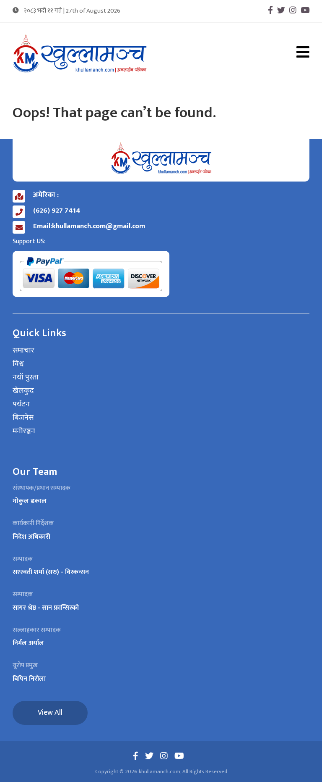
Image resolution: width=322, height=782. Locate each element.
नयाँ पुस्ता (26, 378)
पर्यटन (21, 405)
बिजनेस (23, 418)
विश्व (18, 364)
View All (50, 712)
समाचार (23, 351)
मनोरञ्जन (24, 431)
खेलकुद (23, 391)
